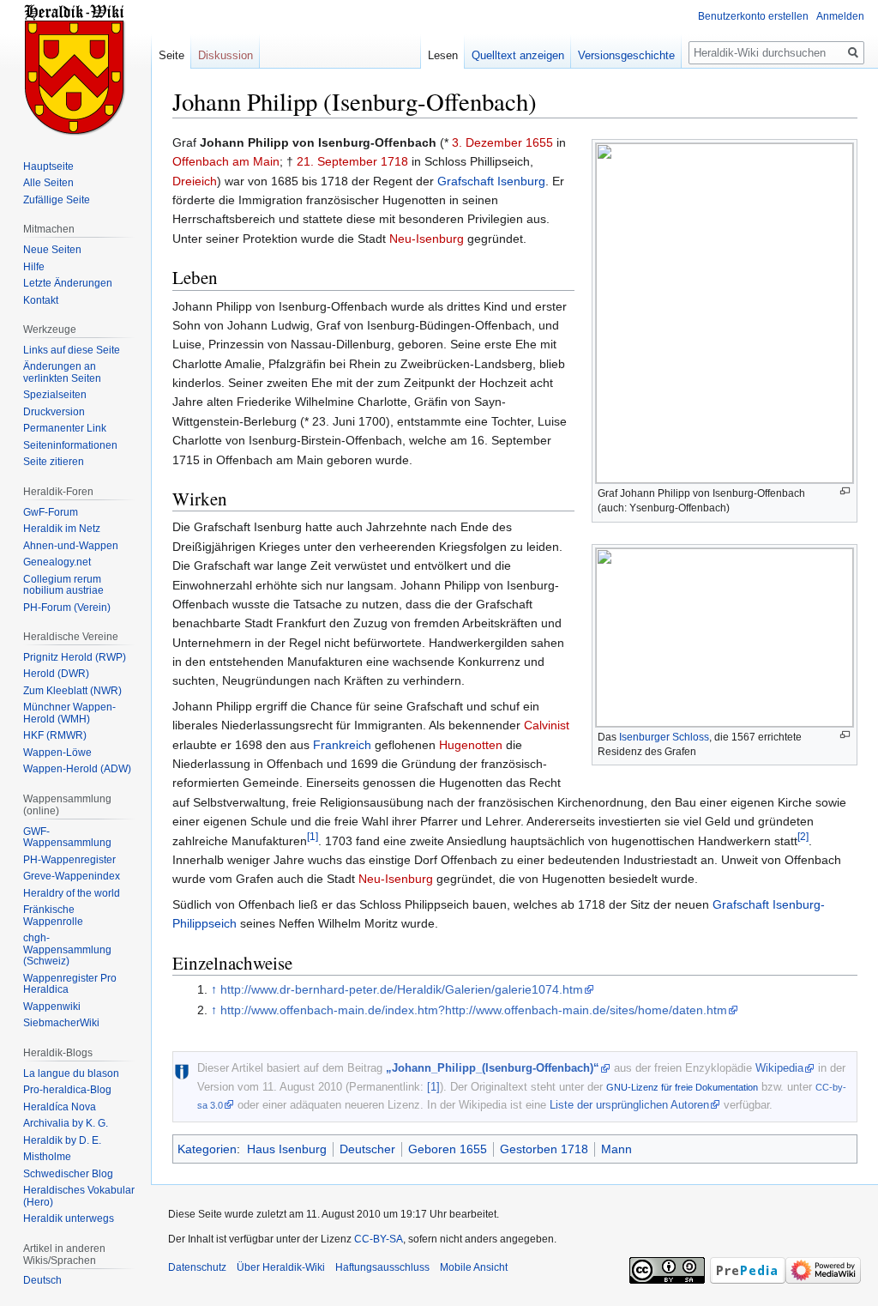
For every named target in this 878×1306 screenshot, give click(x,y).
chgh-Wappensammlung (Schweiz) (67, 949)
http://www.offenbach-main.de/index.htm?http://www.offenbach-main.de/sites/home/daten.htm (473, 1010)
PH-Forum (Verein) (67, 608)
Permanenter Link (64, 428)
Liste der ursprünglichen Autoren (629, 1104)
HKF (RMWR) (55, 735)
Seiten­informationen (70, 445)
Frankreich (342, 745)
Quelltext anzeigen (518, 55)
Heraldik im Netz (61, 529)
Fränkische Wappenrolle (53, 916)
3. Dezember (487, 142)
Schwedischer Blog (68, 1174)
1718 (394, 161)
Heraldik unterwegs (68, 1218)
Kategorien (207, 1149)
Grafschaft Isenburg (491, 181)
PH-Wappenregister (69, 860)
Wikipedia (779, 1067)
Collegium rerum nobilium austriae (63, 585)
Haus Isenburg (287, 1149)
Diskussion (225, 55)
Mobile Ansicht (474, 1267)
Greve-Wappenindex (71, 876)
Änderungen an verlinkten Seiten (62, 372)
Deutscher (367, 1149)
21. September (337, 161)
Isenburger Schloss (664, 737)
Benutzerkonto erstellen (753, 16)
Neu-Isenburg (426, 238)
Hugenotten (470, 745)
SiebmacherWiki (61, 1023)
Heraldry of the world (71, 893)
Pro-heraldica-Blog (67, 1090)
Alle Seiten (48, 183)
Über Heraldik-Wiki (281, 1267)
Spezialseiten (55, 395)
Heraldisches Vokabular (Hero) (79, 1196)
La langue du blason (71, 1073)
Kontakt (40, 300)
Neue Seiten (52, 250)
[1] (312, 836)
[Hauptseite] (75, 68)
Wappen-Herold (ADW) (77, 769)
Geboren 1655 (447, 1149)
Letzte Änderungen (67, 283)
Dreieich (194, 181)
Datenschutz (197, 1267)
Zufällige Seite (56, 200)
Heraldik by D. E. (62, 1140)
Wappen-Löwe (57, 753)
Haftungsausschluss (382, 1267)
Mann (616, 1149)
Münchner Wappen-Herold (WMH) (69, 713)
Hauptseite (48, 166)
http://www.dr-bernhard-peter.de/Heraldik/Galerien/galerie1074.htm (401, 989)
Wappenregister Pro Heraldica (70, 984)
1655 (539, 142)
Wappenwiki (52, 1007)
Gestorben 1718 (544, 1149)
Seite (171, 55)
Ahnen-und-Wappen (70, 546)
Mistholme (47, 1157)
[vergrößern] (845, 491)
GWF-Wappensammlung (67, 837)
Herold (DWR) (56, 674)
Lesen (443, 55)
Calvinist (546, 725)
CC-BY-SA (378, 1239)
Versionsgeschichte (626, 55)
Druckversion (54, 412)
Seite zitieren (53, 462)
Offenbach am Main (226, 161)
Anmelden (840, 16)
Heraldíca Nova (59, 1107)
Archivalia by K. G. (65, 1123)
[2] (803, 836)
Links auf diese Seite (71, 350)
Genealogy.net (57, 562)
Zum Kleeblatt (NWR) (72, 691)
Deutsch (42, 1280)
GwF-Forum (50, 512)
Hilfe (34, 267)
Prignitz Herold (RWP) (74, 657)
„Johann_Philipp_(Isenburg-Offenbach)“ (492, 1067)
